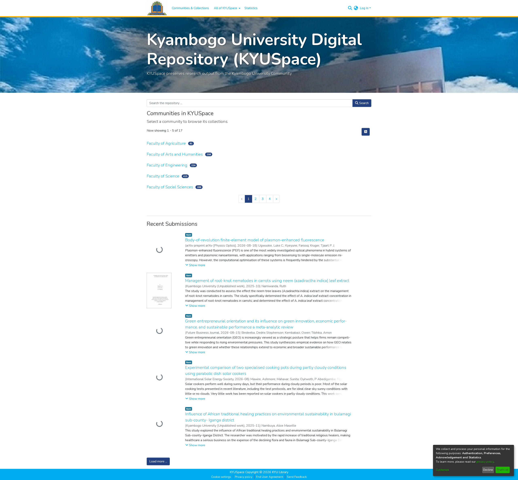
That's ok (502, 470)
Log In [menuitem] (364, 8)
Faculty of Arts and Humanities (175, 154)
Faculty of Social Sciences (170, 187)
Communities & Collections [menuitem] (190, 8)
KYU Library (280, 472)
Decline (488, 470)
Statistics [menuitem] (251, 8)
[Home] (157, 8)
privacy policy (485, 462)
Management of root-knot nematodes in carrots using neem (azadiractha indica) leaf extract (267, 280)
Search (363, 103)
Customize (442, 470)
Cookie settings (221, 477)
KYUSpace (237, 472)
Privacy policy (243, 477)
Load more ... (158, 461)
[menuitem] (226, 8)
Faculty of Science (163, 176)
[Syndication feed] (366, 132)
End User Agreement (269, 477)
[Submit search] (350, 8)
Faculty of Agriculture (166, 143)
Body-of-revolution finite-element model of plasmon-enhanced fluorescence (254, 240)
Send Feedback (297, 477)
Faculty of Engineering (167, 165)
